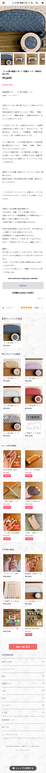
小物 (3, 691)
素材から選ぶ (7, 662)
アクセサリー (7, 705)
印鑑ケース (6, 684)
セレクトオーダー (9, 669)
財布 (3, 676)
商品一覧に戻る (23, 647)
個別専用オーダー (9, 720)
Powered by (20, 750)
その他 (4, 713)
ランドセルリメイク (10, 734)
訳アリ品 (5, 727)
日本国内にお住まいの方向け (23, 293)
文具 (3, 698)
